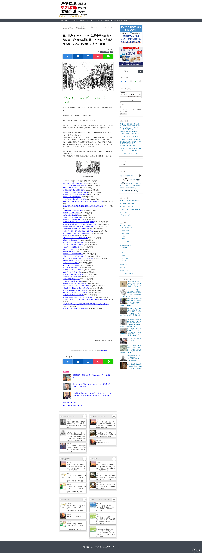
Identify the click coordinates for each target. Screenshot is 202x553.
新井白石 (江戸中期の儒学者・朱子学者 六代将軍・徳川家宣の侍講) (83, 201)
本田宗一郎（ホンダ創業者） (71, 265)
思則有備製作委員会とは (127, 203)
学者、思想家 (125, 230)
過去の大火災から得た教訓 (103, 442)
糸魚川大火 (136, 176)
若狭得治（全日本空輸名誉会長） (73, 254)
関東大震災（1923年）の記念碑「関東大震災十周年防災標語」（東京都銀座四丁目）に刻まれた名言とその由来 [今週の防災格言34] (131, 302)
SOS (125, 190)
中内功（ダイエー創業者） (71, 263)
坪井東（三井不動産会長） (71, 188)
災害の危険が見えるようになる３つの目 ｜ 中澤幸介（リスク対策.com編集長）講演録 (105, 486)
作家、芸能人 (125, 233)
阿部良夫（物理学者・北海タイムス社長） (75, 290)
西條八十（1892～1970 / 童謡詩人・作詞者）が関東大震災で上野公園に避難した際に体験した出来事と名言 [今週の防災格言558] (130, 349)
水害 (123, 255)
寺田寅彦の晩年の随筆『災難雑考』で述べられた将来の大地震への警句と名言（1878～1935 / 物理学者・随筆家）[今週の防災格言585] (130, 323)
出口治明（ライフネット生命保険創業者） (75, 238)
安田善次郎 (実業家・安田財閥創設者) (74, 183)
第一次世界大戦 (134, 183)
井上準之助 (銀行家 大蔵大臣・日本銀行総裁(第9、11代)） (80, 224)
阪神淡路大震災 (132, 191)
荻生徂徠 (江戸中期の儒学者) (71, 213)
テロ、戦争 (125, 258)
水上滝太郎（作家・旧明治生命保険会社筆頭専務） (78, 231)
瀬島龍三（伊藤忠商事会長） (71, 240)
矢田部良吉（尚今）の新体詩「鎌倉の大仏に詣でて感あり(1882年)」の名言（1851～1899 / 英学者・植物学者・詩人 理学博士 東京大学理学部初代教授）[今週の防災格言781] (76, 436)
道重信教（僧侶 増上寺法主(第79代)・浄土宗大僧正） (79, 226)
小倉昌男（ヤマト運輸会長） (71, 247)
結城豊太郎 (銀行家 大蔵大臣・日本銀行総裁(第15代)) (79, 222)
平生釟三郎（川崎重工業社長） (72, 281)
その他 (124, 260)
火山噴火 (124, 247)
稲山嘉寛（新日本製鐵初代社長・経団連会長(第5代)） (79, 297)
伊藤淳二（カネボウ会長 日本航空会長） (75, 256)
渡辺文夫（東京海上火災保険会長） (73, 270)
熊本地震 (131, 176)
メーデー (124, 185)
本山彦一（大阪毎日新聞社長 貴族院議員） (76, 308)
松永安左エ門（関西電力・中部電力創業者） (76, 229)
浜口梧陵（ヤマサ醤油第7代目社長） (74, 274)
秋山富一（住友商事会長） (71, 267)
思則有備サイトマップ (126, 206)
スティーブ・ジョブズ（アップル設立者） (75, 292)
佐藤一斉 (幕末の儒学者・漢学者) (73, 210)
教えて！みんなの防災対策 (121, 20)
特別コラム (99, 20)
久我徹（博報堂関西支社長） (71, 279)
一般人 (111, 51)
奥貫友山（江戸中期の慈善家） (72, 197)
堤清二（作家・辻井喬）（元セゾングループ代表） (78, 258)
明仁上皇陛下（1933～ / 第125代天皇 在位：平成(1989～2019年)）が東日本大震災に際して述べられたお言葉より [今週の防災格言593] (130, 332)
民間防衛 (122, 188)
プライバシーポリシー (126, 215)
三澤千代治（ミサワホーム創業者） (73, 244)
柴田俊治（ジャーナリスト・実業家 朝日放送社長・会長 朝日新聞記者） (84, 299)
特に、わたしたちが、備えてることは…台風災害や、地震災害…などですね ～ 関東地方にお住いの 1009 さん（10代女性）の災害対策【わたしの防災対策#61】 (105, 520)
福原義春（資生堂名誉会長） (71, 260)
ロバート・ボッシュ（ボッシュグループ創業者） (77, 286)
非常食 (102, 350)
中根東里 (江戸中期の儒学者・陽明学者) (75, 199)
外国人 (124, 238)
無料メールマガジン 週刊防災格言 (130, 200)
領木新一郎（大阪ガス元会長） (72, 276)
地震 (123, 250)
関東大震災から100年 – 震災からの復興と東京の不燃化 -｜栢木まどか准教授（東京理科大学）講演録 (106, 434)
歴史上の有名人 (126, 241)
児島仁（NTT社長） (69, 249)
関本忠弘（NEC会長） (69, 251)
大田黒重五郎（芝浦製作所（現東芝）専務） (76, 233)
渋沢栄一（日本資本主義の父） (72, 217)
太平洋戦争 (127, 188)
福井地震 (138, 185)
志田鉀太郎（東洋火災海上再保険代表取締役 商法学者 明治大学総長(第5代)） (86, 304)
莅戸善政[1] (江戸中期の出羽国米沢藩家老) (75, 192)
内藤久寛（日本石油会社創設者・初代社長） (76, 288)
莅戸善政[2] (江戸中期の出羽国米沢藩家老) (75, 194)
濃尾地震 (128, 183)
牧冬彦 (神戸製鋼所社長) (70, 235)
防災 (121, 176)
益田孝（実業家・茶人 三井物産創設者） (75, 185)
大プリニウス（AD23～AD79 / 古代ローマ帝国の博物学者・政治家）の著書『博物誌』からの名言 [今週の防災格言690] (130, 293)
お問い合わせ (124, 212)
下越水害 (134, 185)
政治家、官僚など (127, 228)
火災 (123, 252)
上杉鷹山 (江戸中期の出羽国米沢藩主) (74, 190)
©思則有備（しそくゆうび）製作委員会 (95, 547)
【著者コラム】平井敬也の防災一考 (130, 209)
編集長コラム (108, 20)
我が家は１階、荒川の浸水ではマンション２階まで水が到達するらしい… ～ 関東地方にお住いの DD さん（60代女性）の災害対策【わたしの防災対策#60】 (106, 532)
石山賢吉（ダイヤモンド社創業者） (73, 295)
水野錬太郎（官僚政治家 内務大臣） (74, 219)
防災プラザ (90, 20)
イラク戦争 (132, 179)
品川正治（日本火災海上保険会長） (73, 242)
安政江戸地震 (126, 176)
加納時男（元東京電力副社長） (72, 272)
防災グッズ (105, 350)
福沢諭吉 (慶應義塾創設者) (71, 215)
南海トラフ (128, 185)
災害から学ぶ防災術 (79, 20)
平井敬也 (74, 402)
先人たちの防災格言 (65, 20)
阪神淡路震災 (133, 188)
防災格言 (66, 402)
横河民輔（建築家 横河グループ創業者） (75, 283)
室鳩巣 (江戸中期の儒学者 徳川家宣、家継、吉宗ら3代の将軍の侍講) (83, 206)
